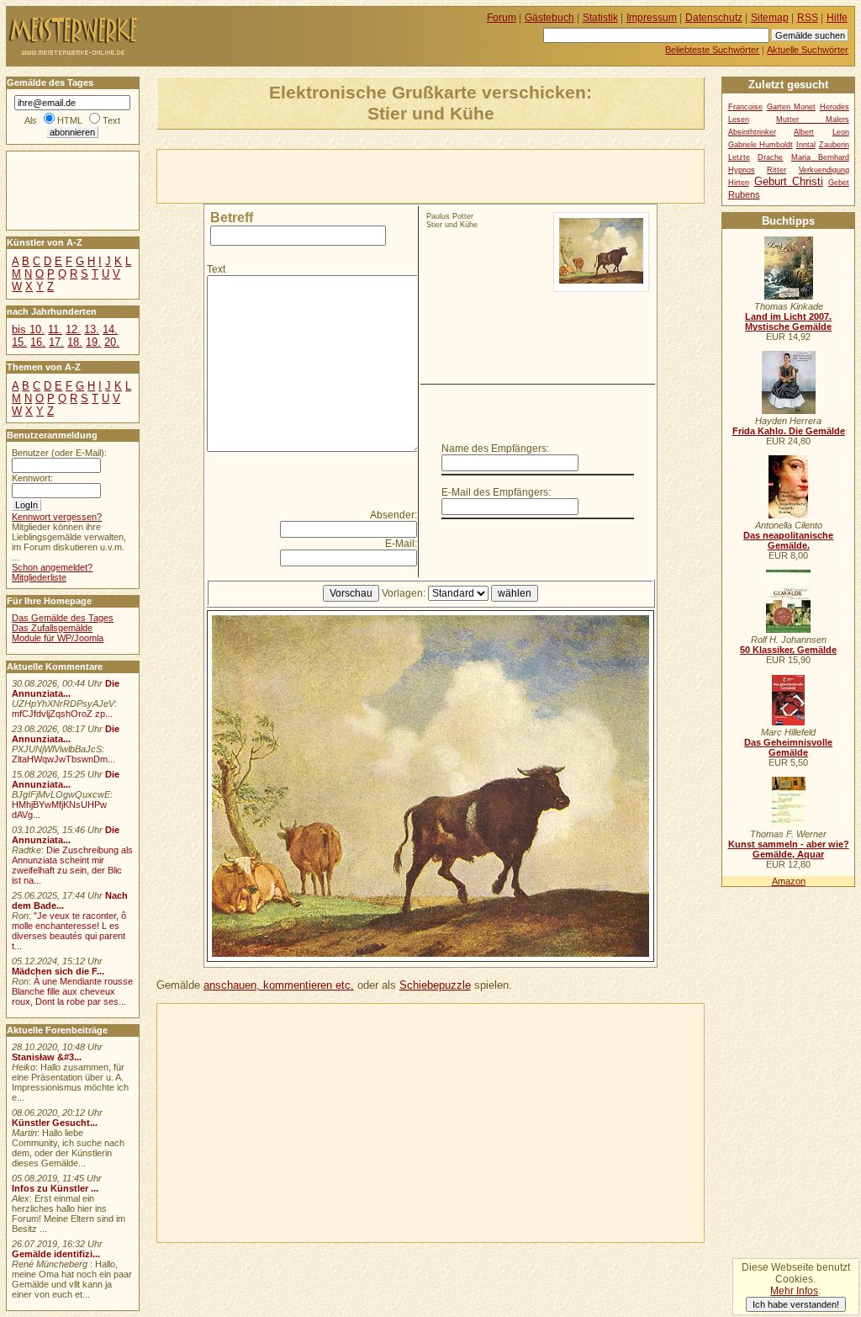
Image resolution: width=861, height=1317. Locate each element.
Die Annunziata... (65, 688)
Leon (840, 132)
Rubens (744, 194)
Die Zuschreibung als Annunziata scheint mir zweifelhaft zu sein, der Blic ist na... (72, 865)
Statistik (600, 18)
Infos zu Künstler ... (55, 1188)
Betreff (231, 217)
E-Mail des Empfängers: (496, 492)
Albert (804, 132)
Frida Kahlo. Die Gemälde (788, 431)
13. (91, 329)
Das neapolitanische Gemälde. (788, 540)
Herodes (834, 107)
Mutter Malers (812, 119)
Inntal (806, 145)
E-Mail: (401, 544)
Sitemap (770, 18)
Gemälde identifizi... (56, 1254)
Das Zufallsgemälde (52, 628)
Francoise (745, 107)
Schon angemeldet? (52, 567)
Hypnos (741, 170)
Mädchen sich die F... (58, 971)
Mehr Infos (794, 1291)
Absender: (393, 515)
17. (56, 342)
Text (216, 269)
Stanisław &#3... (47, 1057)
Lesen (738, 119)
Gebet (838, 182)
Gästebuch (549, 18)
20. (111, 342)
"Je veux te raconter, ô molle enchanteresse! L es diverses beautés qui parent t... (69, 931)
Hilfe (837, 18)
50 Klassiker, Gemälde (788, 650)
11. (55, 329)
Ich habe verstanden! (796, 1304)
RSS (807, 18)
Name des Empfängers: (495, 448)
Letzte (739, 157)
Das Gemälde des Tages (63, 618)
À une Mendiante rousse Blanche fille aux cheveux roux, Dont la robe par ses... (72, 991)
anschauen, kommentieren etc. (278, 985)
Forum (501, 18)
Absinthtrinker (752, 132)
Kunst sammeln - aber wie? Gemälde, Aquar (788, 849)
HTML (69, 120)
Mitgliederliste (39, 577)
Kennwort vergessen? (57, 517)
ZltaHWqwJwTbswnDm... (63, 759)
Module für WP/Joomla (57, 638)
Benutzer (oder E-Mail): (59, 453)
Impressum (651, 18)
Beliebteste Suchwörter (712, 50)
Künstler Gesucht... (55, 1123)
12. (73, 329)
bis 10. (28, 329)
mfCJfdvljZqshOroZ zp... (62, 714)
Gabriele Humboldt (760, 145)
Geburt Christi (788, 181)
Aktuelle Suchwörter (807, 50)
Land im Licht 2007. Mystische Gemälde (788, 321)
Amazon (789, 881)
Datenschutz (713, 18)
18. (74, 342)
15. (19, 342)
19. (93, 342)
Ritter (776, 170)
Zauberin (834, 145)
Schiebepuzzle (435, 985)
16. (37, 342)
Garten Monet (791, 107)
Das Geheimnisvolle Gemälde (788, 747)
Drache (770, 157)
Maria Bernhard (820, 157)
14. (110, 329)
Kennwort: (32, 478)
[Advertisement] (354, 175)
